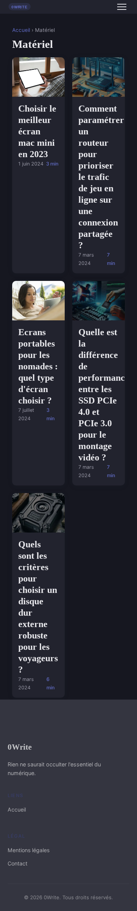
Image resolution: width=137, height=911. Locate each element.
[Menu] (121, 7)
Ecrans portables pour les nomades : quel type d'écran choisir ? (38, 366)
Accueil (21, 30)
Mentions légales (28, 850)
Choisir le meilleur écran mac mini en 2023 (37, 131)
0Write (20, 746)
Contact (17, 863)
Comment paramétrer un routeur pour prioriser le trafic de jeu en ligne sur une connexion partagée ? (101, 177)
